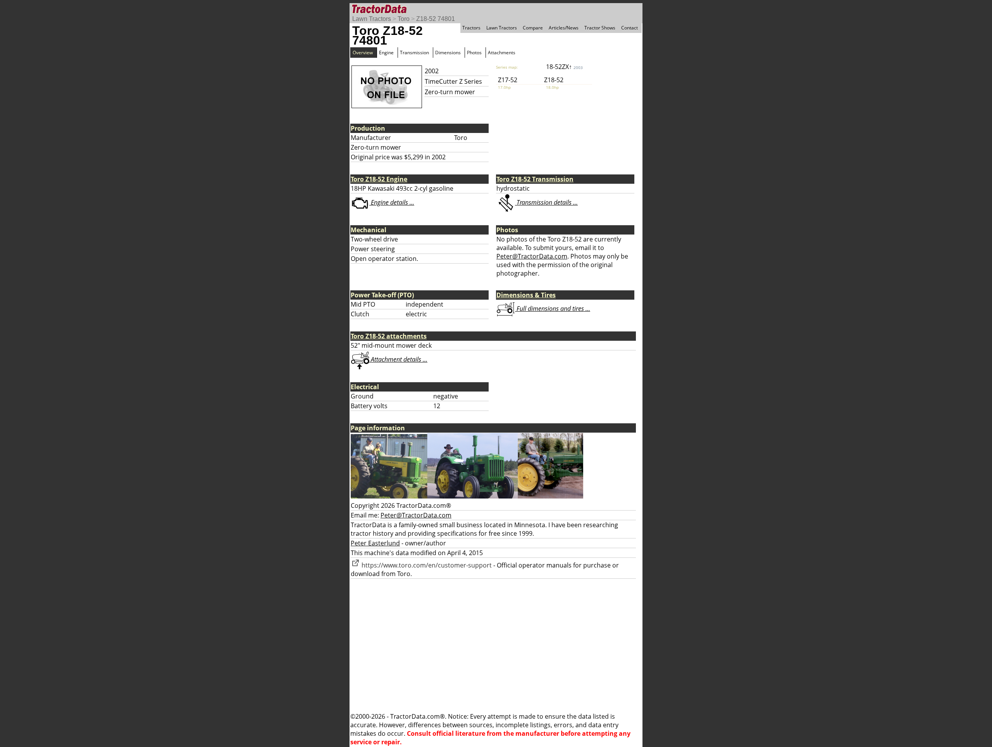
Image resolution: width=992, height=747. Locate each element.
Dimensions (448, 52)
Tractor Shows (599, 27)
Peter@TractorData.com (531, 256)
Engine (386, 52)
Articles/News (564, 27)
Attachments (501, 52)
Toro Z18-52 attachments (389, 336)
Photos (474, 52)
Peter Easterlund (375, 543)
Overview (363, 52)
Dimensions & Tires (526, 295)
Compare (533, 27)
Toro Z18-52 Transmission (535, 179)
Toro (404, 19)
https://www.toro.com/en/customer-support (426, 565)
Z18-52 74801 (435, 19)
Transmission (414, 52)
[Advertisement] (496, 645)
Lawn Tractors (371, 19)
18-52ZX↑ (564, 66)
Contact (629, 27)
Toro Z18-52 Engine (379, 179)
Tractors (471, 27)
